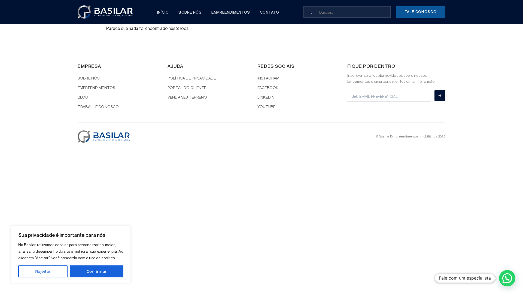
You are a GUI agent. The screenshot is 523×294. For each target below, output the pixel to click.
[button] (507, 278)
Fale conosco (421, 12)
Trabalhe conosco (98, 106)
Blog (83, 97)
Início (163, 12)
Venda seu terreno (187, 97)
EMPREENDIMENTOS (96, 87)
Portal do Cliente (187, 87)
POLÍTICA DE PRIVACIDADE (192, 78)
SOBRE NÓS (88, 78)
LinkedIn (265, 97)
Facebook (267, 87)
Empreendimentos (230, 12)
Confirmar (97, 271)
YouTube (266, 106)
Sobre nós (190, 12)
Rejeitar (42, 271)
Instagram (268, 78)
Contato (269, 12)
